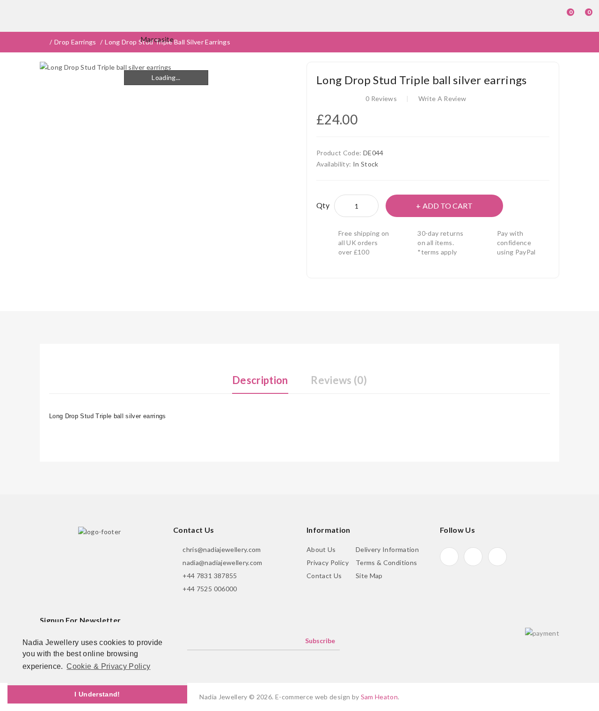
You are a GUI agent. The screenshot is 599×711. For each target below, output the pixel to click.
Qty (322, 205)
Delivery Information (387, 549)
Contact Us (324, 576)
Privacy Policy (328, 562)
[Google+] (473, 556)
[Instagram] (497, 556)
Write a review (442, 98)
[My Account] (544, 16)
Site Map (369, 576)
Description (260, 380)
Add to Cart (448, 205)
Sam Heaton (379, 697)
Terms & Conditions (386, 562)
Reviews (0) (339, 380)
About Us (321, 549)
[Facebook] (449, 556)
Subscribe (320, 641)
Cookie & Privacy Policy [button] (108, 666)
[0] (562, 16)
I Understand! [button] (97, 694)
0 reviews (381, 98)
